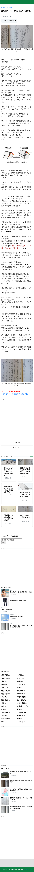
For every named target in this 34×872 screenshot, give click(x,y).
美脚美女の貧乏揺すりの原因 (18, 600)
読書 (11, 623)
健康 (11, 590)
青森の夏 (12, 614)
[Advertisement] (17, 419)
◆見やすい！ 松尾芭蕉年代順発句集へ (15, 394)
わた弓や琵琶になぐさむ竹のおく (25, 517)
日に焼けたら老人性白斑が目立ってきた (21, 592)
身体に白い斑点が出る (7, 609)
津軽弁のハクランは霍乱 (17, 616)
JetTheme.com (28, 869)
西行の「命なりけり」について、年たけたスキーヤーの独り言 (8, 471)
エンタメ (12, 599)
